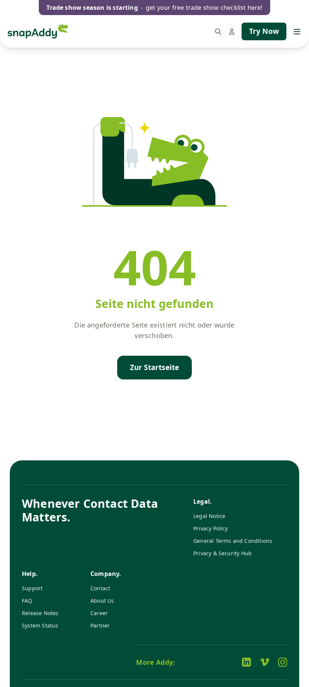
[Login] (232, 31)
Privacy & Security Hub (222, 553)
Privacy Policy (210, 528)
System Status (40, 625)
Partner (100, 625)
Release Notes (40, 613)
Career (99, 613)
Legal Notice (209, 515)
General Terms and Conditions (232, 540)
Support (32, 588)
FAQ (27, 600)
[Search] (218, 31)
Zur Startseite (154, 367)
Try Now (264, 31)
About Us (102, 600)
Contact (100, 588)
